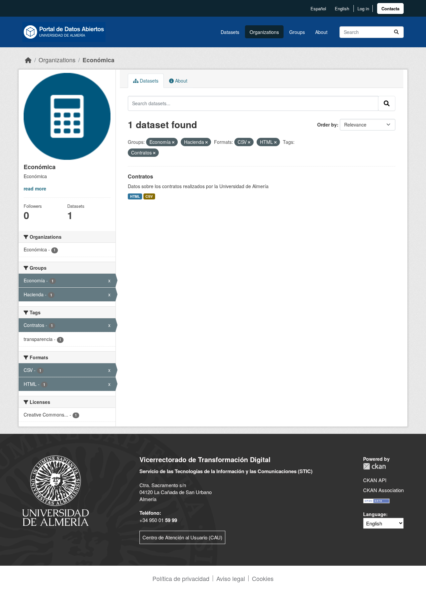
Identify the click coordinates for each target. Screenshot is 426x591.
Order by (327, 124)
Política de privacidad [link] (180, 578)
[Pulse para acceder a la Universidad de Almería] (55, 489)
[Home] (28, 60)
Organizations (264, 32)
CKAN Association (383, 489)
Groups (297, 32)
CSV (149, 196)
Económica (98, 60)
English (342, 8)
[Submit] (396, 32)
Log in (363, 8)
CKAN (374, 466)
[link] (390, 8)
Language (374, 514)
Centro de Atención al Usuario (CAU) (182, 537)
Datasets (230, 32)
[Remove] (173, 142)
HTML (135, 196)
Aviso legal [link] (230, 578)
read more (35, 188)
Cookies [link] (263, 578)
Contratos (140, 176)
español (318, 8)
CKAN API (374, 479)
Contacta (390, 8)
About (321, 32)
